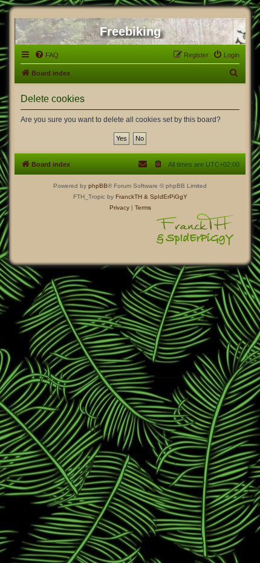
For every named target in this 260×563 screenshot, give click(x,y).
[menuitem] (46, 55)
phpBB (98, 185)
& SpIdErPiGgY (165, 196)
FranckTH (128, 196)
